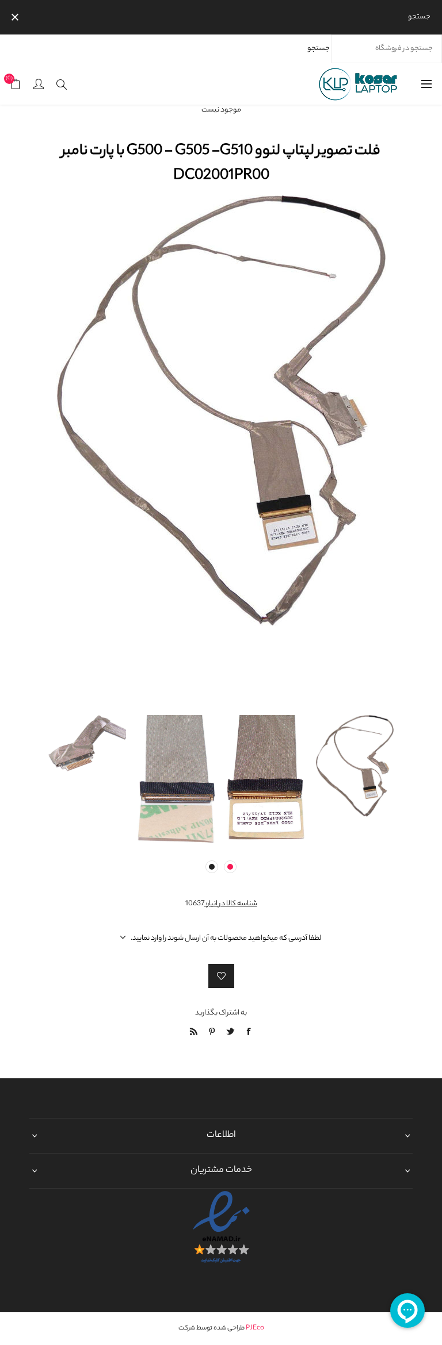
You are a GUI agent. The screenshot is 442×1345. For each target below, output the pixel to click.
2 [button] (212, 867)
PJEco (255, 1328)
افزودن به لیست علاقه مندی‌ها (221, 976)
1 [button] (230, 867)
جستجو (318, 49)
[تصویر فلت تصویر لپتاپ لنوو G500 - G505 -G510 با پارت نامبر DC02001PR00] (355, 727)
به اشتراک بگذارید (221, 1013)
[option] (354, 727)
